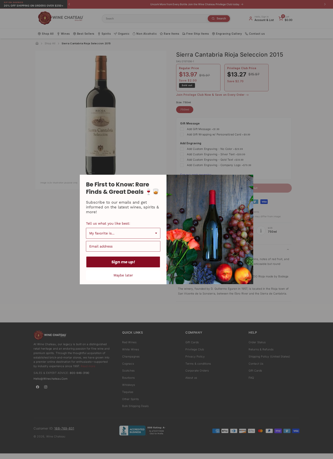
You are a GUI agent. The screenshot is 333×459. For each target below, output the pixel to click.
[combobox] (123, 233)
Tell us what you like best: (108, 223)
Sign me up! (123, 262)
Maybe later (123, 275)
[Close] (248, 179)
